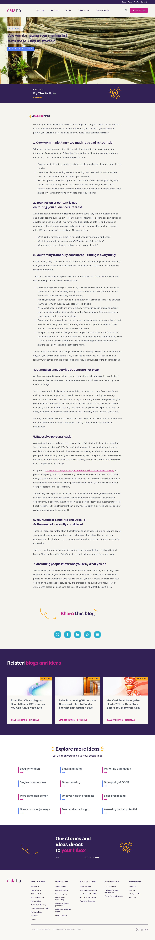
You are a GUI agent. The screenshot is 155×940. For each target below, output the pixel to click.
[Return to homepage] (14, 10)
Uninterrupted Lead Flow (89, 894)
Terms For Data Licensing (114, 896)
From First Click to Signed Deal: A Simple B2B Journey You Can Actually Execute (28, 704)
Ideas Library (84, 10)
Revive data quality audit (39, 908)
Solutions (40, 10)
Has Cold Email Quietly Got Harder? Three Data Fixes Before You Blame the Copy (123, 704)
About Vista (35, 887)
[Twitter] (137, 929)
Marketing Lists (36, 901)
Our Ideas (133, 897)
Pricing (68, 10)
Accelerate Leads (61, 890)
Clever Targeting (61, 894)
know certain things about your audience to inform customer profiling (80, 470)
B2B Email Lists (36, 894)
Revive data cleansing (38, 905)
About (130, 2)
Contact (144, 2)
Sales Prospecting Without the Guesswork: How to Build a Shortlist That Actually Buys (77, 704)
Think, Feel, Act (134, 894)
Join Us (136, 2)
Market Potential (61, 915)
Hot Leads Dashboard (88, 897)
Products (54, 10)
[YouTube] (146, 929)
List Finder (34, 916)
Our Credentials (110, 887)
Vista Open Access (37, 897)
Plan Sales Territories (87, 901)
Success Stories (102, 10)
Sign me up (89, 857)
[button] (126, 10)
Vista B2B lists (36, 890)
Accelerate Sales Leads (88, 890)
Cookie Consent (57, 929)
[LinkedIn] (141, 929)
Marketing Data (36, 912)
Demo (124, 2)
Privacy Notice (70, 929)
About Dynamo (60, 887)
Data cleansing (22, 49)
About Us (132, 887)
